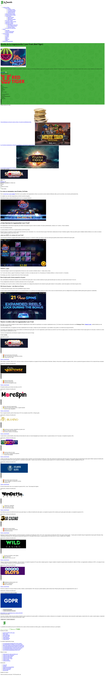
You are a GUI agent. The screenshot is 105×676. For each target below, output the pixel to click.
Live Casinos (8, 8)
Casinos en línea (6, 7)
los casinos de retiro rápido (10, 15)
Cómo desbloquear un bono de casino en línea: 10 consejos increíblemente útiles (15, 121)
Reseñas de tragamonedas (8, 41)
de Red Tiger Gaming (9, 193)
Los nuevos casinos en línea (10, 21)
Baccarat (7, 36)
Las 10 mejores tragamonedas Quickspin (8, 167)
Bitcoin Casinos (11, 17)
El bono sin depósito (9, 32)
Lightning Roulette (11, 11)
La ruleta (7, 35)
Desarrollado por (11, 612)
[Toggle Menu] (0, 5)
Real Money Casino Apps (13, 24)
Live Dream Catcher (12, 10)
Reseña (7, 359)
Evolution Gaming (11, 9)
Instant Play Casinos (9, 22)
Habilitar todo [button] (3, 619)
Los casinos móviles (9, 23)
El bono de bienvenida (9, 31)
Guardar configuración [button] (11, 619)
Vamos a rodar (3, 359)
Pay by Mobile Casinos (12, 25)
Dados (6, 40)
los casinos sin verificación (10, 28)
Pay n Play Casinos (9, 20)
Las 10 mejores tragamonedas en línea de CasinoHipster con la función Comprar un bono (17, 144)
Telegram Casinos (11, 27)
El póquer (7, 34)
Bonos (4, 29)
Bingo (6, 38)
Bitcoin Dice (10, 18)
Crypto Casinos (8, 16)
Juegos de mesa (6, 33)
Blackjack (7, 39)
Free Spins (7, 30)
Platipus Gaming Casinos (10, 13)
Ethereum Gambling (12, 19)
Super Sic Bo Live (11, 12)
